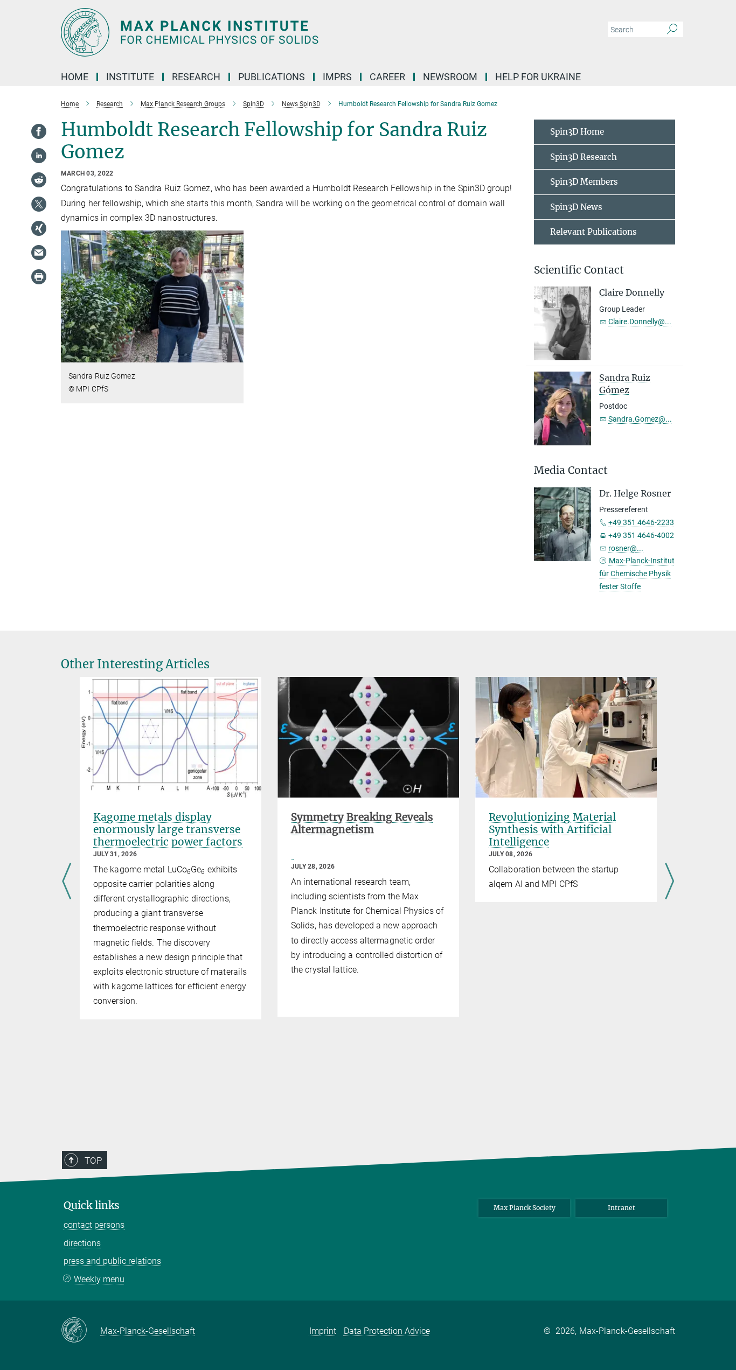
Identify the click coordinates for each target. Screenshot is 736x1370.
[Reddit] (39, 180)
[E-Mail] (39, 252)
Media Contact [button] (571, 470)
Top (93, 1160)
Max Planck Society (525, 1208)
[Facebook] (39, 131)
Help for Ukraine (538, 77)
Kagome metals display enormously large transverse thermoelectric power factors (167, 829)
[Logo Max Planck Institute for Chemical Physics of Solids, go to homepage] (263, 32)
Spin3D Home (577, 132)
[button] (234, 354)
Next (669, 882)
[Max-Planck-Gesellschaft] (80, 1331)
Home (74, 77)
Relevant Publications (593, 232)
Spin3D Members (584, 182)
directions (82, 1243)
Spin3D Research (583, 157)
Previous (66, 882)
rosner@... (625, 548)
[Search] (672, 29)
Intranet (621, 1208)
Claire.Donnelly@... (639, 321)
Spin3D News (576, 207)
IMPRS (337, 77)
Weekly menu (99, 1279)
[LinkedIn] (39, 156)
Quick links (92, 1205)
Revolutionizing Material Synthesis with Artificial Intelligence (552, 829)
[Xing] (39, 228)
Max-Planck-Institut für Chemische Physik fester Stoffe (636, 573)
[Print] (39, 277)
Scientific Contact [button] (579, 270)
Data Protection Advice (387, 1331)
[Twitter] (39, 204)
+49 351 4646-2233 (641, 522)
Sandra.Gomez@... (640, 419)
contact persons (94, 1225)
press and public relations (112, 1261)
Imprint (322, 1331)
